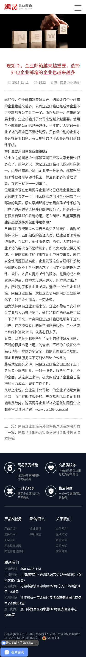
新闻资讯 (37, 519)
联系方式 (61, 546)
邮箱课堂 (35, 534)
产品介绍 (9, 528)
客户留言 (61, 551)
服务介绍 (9, 534)
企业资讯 (35, 528)
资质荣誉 (61, 540)
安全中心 (9, 540)
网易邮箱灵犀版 (14, 551)
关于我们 (63, 519)
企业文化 (61, 534)
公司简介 (61, 528)
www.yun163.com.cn (51, 409)
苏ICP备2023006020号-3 (24, 638)
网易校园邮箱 (12, 546)
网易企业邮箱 (32, 151)
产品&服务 (13, 519)
